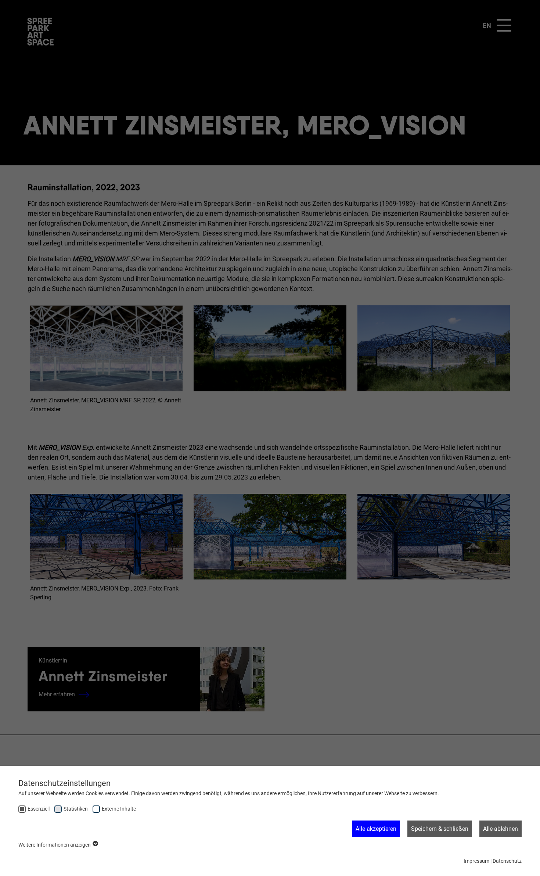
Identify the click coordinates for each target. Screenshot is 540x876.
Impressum (476, 861)
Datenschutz (507, 861)
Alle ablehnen (500, 828)
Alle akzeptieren (376, 828)
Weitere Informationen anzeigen (55, 845)
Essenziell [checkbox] (39, 809)
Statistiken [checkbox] (76, 809)
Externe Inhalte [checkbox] (119, 809)
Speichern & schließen (439, 828)
